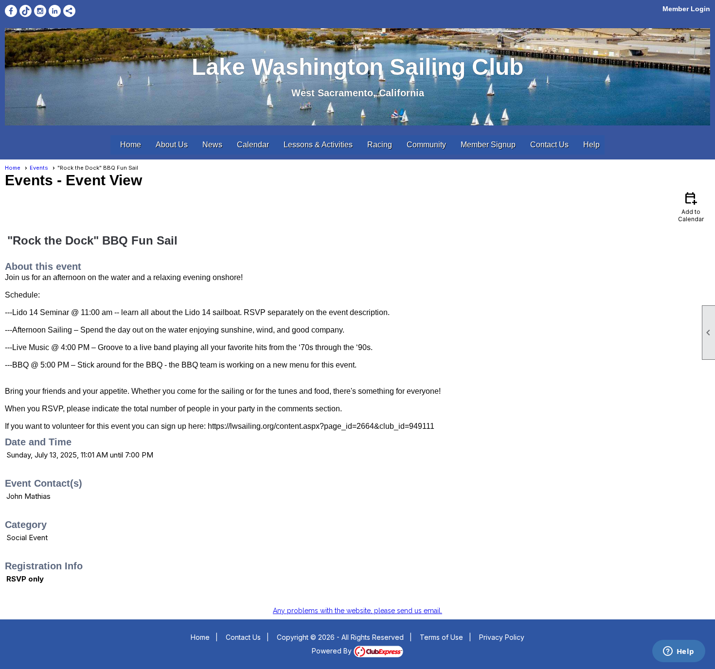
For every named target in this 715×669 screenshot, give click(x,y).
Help (591, 145)
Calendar (253, 145)
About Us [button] (172, 145)
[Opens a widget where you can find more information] (678, 652)
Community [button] (426, 145)
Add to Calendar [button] (691, 206)
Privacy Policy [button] (501, 637)
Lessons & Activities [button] (318, 145)
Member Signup (488, 145)
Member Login (686, 9)
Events (39, 167)
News (212, 145)
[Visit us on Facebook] (11, 11)
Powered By (333, 651)
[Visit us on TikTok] (25, 11)
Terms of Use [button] (441, 637)
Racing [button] (379, 145)
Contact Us (549, 145)
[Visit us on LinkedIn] (55, 11)
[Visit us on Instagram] (40, 11)
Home (130, 145)
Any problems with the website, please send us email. (357, 611)
